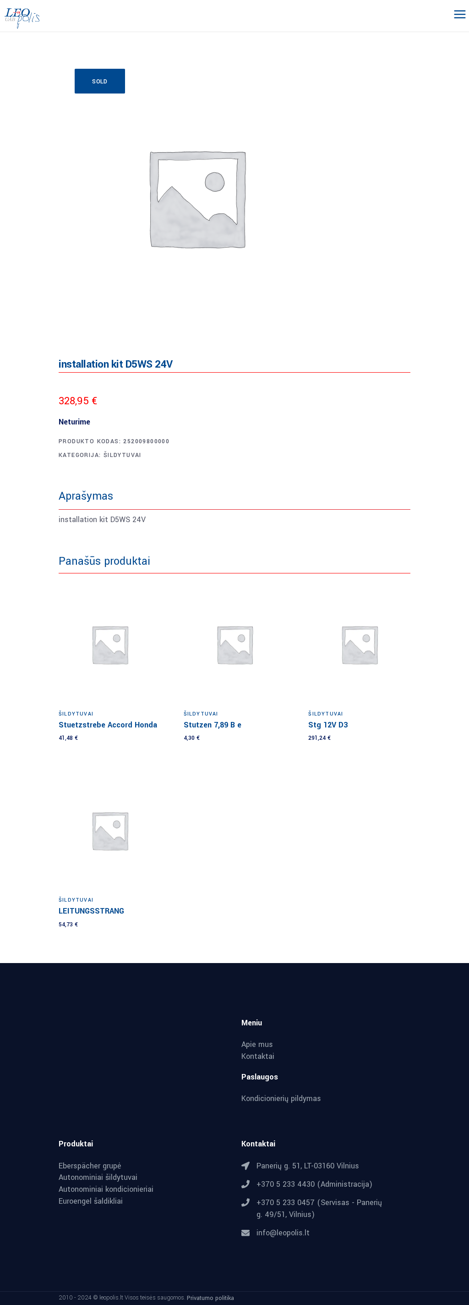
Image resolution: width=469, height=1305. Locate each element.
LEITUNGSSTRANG (91, 911)
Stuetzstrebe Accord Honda (108, 725)
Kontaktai (257, 1056)
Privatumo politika (210, 1298)
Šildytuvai (123, 455)
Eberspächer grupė (90, 1166)
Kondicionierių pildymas (281, 1098)
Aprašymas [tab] (86, 496)
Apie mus (257, 1044)
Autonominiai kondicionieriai (106, 1189)
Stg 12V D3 (328, 725)
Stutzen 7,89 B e (212, 725)
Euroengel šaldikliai (91, 1201)
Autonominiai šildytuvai (98, 1177)
